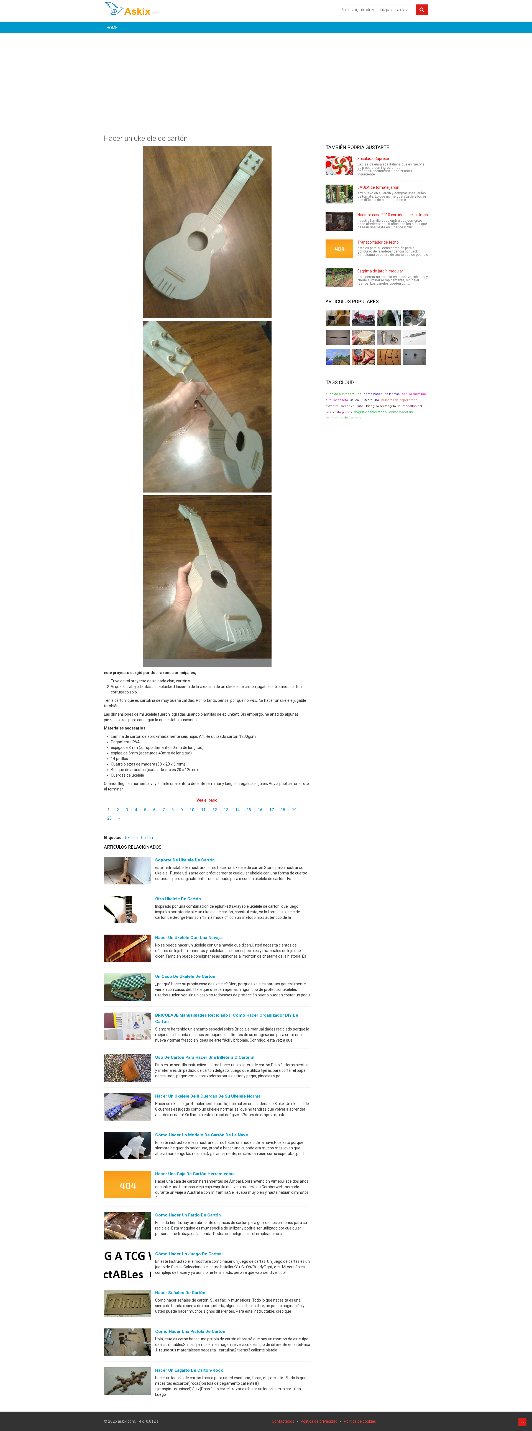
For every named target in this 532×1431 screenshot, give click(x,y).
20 (109, 818)
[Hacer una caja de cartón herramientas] (127, 1185)
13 (226, 810)
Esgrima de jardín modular (380, 271)
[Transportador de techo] (339, 248)
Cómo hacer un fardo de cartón (188, 1215)
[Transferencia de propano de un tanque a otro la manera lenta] (414, 318)
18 (283, 810)
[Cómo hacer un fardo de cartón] (127, 1227)
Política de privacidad (319, 1421)
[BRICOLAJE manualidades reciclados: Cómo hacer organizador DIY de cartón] (127, 1027)
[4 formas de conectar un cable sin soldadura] (389, 357)
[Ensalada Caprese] (339, 165)
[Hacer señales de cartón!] (127, 1304)
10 (192, 810)
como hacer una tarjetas (382, 394)
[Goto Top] (522, 1422)
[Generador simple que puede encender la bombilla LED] (414, 357)
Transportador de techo (378, 242)
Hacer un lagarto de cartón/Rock (189, 1370)
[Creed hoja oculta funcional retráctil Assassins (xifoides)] (414, 337)
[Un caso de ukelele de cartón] (127, 988)
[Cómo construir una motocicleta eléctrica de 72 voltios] (363, 318)
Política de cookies (360, 1421)
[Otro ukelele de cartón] (127, 911)
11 (203, 810)
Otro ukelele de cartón (178, 898)
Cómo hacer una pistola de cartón (190, 1331)
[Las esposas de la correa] (338, 337)
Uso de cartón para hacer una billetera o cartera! (204, 1057)
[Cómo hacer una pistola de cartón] (127, 1343)
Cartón (147, 837)
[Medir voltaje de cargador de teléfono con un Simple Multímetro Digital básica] (363, 357)
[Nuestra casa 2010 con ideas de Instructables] (339, 221)
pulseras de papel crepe (399, 400)
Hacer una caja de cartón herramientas (195, 1173)
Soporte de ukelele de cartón (185, 860)
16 (260, 810)
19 (294, 810)
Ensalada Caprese (373, 158)
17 (271, 810)
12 (215, 810)
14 (237, 810)
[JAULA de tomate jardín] (339, 194)
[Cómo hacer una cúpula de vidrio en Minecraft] (338, 357)
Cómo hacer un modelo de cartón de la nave (201, 1134)
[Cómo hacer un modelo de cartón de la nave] (127, 1147)
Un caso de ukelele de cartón (185, 976)
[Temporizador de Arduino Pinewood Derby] (338, 318)
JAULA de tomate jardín (378, 187)
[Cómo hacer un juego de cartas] (127, 1266)
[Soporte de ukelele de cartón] (127, 872)
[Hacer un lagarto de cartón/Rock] (127, 1382)
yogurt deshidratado (370, 412)
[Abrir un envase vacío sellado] (363, 337)
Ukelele (131, 837)
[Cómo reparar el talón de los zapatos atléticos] (389, 318)
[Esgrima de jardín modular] (339, 277)
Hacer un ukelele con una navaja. (189, 937)
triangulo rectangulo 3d (383, 406)
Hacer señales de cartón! (180, 1292)
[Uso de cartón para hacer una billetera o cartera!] (127, 1069)
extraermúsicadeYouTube (345, 406)
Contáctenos (283, 1421)
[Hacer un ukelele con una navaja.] (127, 949)
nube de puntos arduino (343, 394)
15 (249, 810)
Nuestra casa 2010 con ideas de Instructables (396, 215)
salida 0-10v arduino (364, 400)
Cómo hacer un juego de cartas (188, 1253)
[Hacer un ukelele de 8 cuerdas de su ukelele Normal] (127, 1108)
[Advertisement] (266, 75)
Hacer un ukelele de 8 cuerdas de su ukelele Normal (208, 1096)
